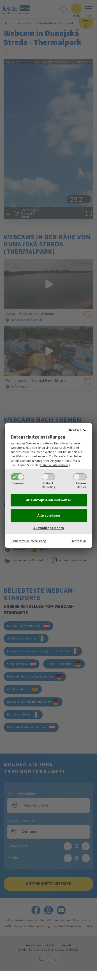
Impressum (79, 541)
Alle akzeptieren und (48, 500)
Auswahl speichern (48, 527)
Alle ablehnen (48, 515)
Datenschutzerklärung (55, 465)
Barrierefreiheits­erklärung (28, 541)
